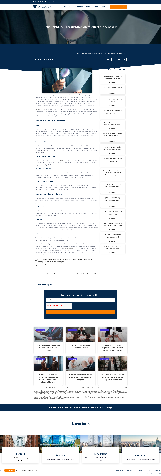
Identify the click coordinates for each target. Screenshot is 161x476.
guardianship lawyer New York (110, 397)
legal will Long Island (37, 387)
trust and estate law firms (117, 395)
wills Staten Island (91, 395)
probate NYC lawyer (100, 391)
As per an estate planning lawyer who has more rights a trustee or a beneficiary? (112, 160)
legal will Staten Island (60, 387)
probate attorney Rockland (54, 390)
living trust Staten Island (98, 387)
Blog (96, 7)
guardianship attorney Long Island (39, 397)
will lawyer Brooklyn (44, 393)
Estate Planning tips (57, 262)
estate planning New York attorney (63, 396)
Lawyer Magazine (66, 395)
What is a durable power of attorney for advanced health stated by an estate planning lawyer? (113, 199)
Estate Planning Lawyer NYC (119, 397)
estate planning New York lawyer (97, 396)
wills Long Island (81, 395)
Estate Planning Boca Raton (51, 395)
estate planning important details (76, 259)
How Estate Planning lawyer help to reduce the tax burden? (113, 77)
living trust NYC (86, 387)
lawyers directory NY (56, 392)
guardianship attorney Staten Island (79, 397)
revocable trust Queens (78, 392)
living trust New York (80, 387)
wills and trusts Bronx (84, 393)
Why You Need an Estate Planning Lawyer (113, 88)
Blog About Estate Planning (89, 53)
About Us (67, 7)
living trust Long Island (73, 387)
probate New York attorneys (83, 391)
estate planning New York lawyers (108, 396)
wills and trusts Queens (122, 393)
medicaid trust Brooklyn (106, 387)
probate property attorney (115, 391)
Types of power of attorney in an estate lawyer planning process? (113, 224)
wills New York (86, 395)
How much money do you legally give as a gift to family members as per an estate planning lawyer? (112, 147)
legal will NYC (48, 387)
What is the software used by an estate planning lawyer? (113, 247)
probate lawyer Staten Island (56, 391)
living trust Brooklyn (67, 387)
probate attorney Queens (45, 390)
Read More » (112, 82)
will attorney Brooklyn (94, 392)
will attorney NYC (116, 392)
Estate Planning (42, 259)
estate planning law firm (44, 7)
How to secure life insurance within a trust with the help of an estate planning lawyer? (112, 236)
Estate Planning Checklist (56, 259)
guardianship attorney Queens (68, 397)
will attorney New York (109, 392)
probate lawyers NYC (48, 391)
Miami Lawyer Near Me (59, 395)
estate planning (70, 248)
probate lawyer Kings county (99, 390)
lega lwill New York (43, 387)
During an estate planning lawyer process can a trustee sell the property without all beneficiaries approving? (112, 173)
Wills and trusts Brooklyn (91, 393)
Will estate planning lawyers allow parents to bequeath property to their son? (112, 135)
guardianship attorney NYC (59, 397)
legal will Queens (54, 387)
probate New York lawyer (92, 391)
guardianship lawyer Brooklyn (89, 397)
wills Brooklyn (45, 395)
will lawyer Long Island (50, 393)
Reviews (88, 7)
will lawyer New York (58, 393)
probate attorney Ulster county (82, 390)
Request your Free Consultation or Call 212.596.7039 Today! (80, 407)
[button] (108, 59)
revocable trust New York (64, 392)
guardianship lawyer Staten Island (48, 398)
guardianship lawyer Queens (38, 398)
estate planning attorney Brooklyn (86, 396)
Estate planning (40, 109)
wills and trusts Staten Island (38, 395)
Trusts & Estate (45, 6)
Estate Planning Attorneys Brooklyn (27, 470)
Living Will (61, 160)
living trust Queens (92, 387)
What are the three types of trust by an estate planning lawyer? (112, 123)
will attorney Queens (122, 392)
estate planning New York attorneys (75, 396)
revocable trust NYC (71, 392)
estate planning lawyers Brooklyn (45, 396)
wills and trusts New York (108, 393)
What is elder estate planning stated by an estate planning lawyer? (113, 186)
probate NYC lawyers (107, 391)
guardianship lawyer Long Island (99, 397)
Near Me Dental (56, 398)
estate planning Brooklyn (54, 396)
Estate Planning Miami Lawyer (73, 395)
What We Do (79, 7)
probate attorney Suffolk (62, 390)
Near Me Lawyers (61, 398)
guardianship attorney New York (49, 397)
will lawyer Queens (70, 393)
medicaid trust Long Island (114, 387)
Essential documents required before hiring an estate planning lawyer (113, 99)
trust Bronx (89, 392)
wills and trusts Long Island (100, 393)
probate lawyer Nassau (117, 390)
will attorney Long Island (102, 392)
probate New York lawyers (108, 395)
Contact (104, 7)
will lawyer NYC (64, 393)
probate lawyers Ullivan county (74, 391)
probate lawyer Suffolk (65, 391)
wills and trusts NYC (115, 393)
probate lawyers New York (40, 391)
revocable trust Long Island (48, 392)
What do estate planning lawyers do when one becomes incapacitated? (113, 212)
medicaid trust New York (123, 387)
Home (78, 53)
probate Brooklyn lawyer (91, 390)
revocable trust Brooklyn (40, 392)
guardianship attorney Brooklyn (119, 396)
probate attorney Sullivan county (71, 390)
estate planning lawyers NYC (99, 395)
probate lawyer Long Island (109, 390)
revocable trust (85, 392)
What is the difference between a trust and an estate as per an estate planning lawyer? (113, 112)
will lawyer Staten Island (77, 393)
